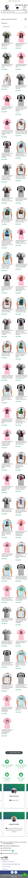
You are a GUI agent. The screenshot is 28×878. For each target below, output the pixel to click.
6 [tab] (19, 811)
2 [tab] (10, 811)
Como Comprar (5, 866)
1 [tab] (8, 811)
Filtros (25, 19)
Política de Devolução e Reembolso (10, 864)
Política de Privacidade (7, 861)
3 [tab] (13, 811)
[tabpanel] (14, 796)
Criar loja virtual (4, 859)
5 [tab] (17, 811)
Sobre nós (4, 869)
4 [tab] (15, 811)
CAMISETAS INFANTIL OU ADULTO (9, 19)
